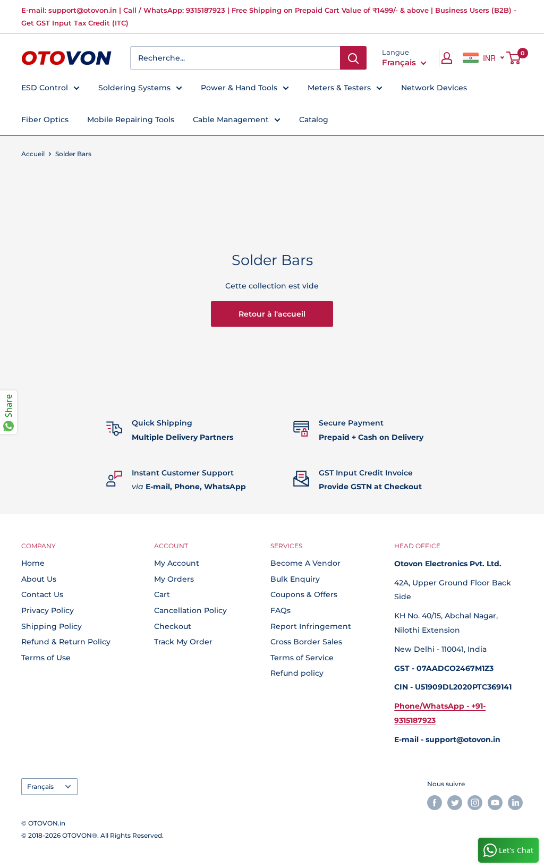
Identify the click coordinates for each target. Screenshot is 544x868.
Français (40, 786)
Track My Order (183, 641)
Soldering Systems (134, 87)
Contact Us (42, 594)
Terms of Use (46, 657)
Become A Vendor (305, 563)
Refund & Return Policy (65, 641)
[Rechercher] (353, 58)
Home (33, 563)
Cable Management (231, 119)
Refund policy (297, 673)
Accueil (33, 154)
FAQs (280, 610)
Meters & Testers (339, 87)
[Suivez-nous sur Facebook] (434, 802)
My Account (176, 563)
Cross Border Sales (306, 641)
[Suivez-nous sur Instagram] (475, 802)
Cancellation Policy (190, 610)
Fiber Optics (45, 119)
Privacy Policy (47, 610)
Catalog (313, 119)
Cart (162, 594)
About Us (38, 579)
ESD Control (44, 87)
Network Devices (434, 87)
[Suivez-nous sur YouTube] (495, 802)
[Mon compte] (446, 58)
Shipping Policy (51, 626)
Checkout (172, 626)
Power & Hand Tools (239, 87)
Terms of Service (302, 657)
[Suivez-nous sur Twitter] (454, 802)
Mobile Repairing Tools (130, 119)
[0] (514, 58)
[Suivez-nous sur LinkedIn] (515, 802)
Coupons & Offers (303, 594)
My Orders (174, 579)
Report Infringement (310, 626)
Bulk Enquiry (295, 579)
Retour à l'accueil (272, 314)
